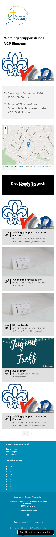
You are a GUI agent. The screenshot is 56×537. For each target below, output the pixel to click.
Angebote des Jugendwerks (18, 444)
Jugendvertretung (14, 460)
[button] (28, 32)
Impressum (38, 522)
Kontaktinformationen (23, 522)
